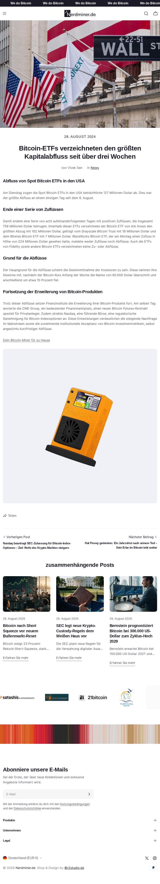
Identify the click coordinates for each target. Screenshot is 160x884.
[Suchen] (146, 13)
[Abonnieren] (89, 794)
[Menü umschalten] (4, 13)
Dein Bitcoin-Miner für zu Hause (26, 340)
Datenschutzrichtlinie (27, 808)
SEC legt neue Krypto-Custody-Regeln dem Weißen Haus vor (76, 630)
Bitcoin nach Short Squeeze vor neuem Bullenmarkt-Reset (20, 630)
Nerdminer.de (25, 868)
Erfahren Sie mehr (15, 658)
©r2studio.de (74, 868)
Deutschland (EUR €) (23, 858)
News (95, 168)
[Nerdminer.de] (48, 697)
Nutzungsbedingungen (75, 804)
